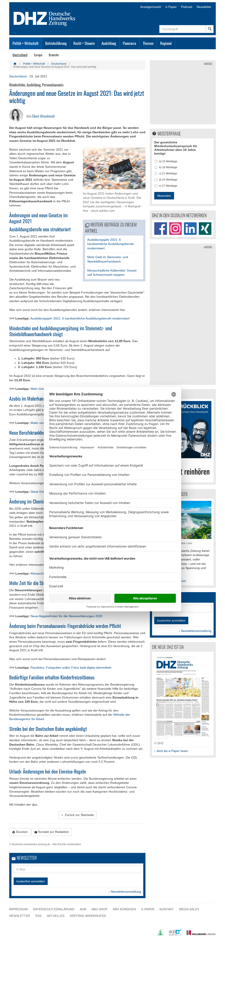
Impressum (18, 909)
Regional (166, 43)
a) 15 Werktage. (168, 161)
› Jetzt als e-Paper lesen (171, 751)
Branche (54, 54)
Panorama (129, 43)
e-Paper (171, 7)
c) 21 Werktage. (168, 173)
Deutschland (20, 54)
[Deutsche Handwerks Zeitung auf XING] (205, 228)
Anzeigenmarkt (150, 7)
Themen (148, 43)
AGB (83, 909)
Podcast (186, 7)
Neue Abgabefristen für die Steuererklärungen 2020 (66, 616)
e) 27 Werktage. (168, 185)
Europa (38, 54)
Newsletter (204, 7)
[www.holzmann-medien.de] (199, 934)
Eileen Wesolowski (42, 116)
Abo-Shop (99, 909)
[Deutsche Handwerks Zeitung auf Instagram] (175, 228)
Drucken (20, 832)
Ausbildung (109, 43)
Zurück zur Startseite (77, 815)
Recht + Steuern (84, 43)
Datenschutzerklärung (53, 909)
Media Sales (189, 909)
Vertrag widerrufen (88, 916)
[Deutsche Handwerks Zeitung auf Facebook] (160, 228)
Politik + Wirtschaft (25, 43)
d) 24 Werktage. (168, 179)
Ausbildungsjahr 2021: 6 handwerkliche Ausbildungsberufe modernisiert (110, 244)
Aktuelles (55, 916)
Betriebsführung (56, 43)
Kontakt (167, 909)
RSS (38, 916)
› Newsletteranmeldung (125, 891)
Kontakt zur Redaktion (51, 832)
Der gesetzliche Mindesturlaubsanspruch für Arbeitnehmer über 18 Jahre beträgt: (175, 147)
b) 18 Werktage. (168, 167)
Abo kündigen (124, 909)
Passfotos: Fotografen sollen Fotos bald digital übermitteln (71, 667)
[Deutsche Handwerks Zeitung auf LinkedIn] (190, 228)
